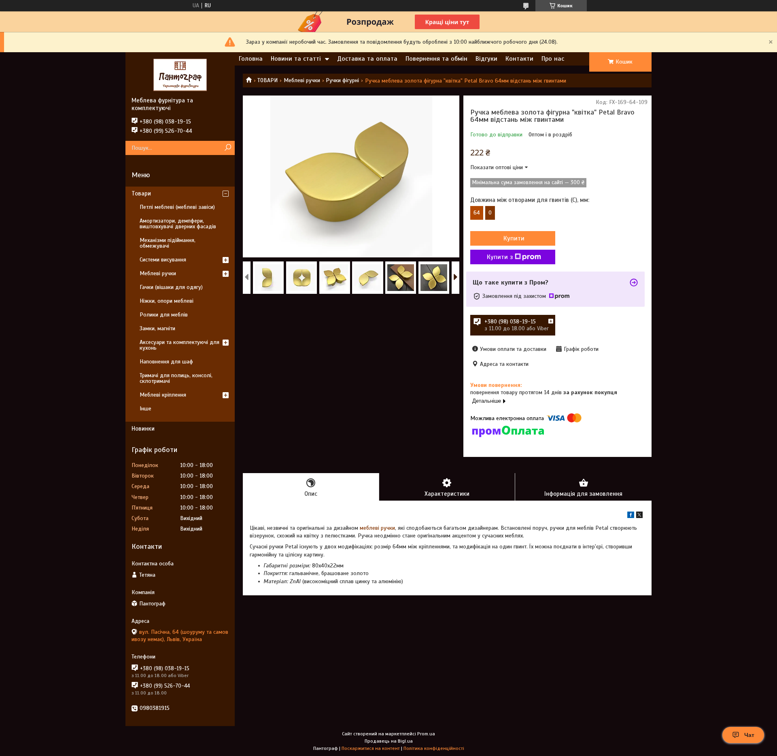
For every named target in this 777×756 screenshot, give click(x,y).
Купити (513, 238)
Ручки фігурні (342, 80)
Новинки (143, 428)
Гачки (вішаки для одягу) (171, 287)
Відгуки (486, 59)
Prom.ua (426, 734)
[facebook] (630, 516)
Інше (145, 408)
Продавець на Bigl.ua (389, 741)
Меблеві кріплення (163, 394)
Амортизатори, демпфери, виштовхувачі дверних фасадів (178, 223)
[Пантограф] (180, 74)
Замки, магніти (157, 328)
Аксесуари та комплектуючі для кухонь (179, 345)
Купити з (500, 257)
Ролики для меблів (164, 314)
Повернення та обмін (436, 59)
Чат (749, 735)
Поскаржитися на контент (371, 748)
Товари (141, 193)
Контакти (519, 59)
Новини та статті (296, 59)
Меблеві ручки (302, 80)
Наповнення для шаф (166, 361)
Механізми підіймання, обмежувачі (167, 243)
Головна (251, 59)
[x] (639, 516)
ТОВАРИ (267, 80)
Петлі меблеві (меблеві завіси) (177, 207)
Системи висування (163, 259)
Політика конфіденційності (433, 748)
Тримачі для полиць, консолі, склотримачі (176, 378)
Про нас (552, 59)
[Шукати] (228, 148)
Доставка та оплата (367, 59)
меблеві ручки (377, 528)
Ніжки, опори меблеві (166, 300)
